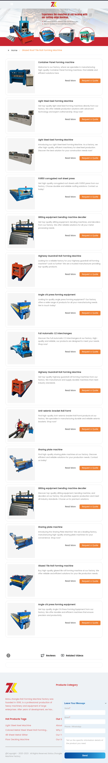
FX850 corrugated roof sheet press (56, 178)
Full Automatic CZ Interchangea (55, 333)
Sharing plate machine (50, 449)
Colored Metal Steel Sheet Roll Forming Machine (25, 730)
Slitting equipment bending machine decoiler (62, 217)
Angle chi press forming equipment (56, 294)
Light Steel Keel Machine (18, 725)
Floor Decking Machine (17, 739)
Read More (70, 80)
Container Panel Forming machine (56, 62)
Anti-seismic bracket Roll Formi (54, 411)
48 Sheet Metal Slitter (16, 734)
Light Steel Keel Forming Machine (55, 101)
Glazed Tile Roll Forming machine (55, 566)
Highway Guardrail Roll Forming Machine (59, 256)
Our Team (61, 735)
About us (60, 725)
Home (14, 50)
